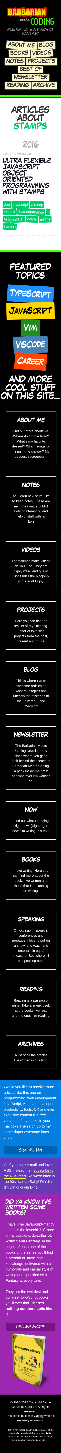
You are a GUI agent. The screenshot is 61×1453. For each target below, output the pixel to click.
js (48, 212)
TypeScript (30, 294)
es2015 (18, 219)
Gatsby (39, 1416)
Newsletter (30, 77)
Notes (15, 61)
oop (7, 204)
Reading (18, 85)
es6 (7, 219)
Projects (41, 61)
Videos (41, 53)
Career (30, 361)
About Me (21, 45)
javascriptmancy (30, 212)
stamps (10, 226)
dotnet (32, 219)
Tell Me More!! (30, 1327)
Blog (46, 45)
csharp (9, 212)
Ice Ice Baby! (28, 1182)
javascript (20, 204)
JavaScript (30, 311)
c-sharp (37, 204)
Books (19, 53)
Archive (44, 85)
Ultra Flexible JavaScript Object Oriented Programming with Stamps (27, 176)
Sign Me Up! (30, 1150)
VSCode (30, 344)
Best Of (31, 69)
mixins (45, 219)
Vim (30, 327)
